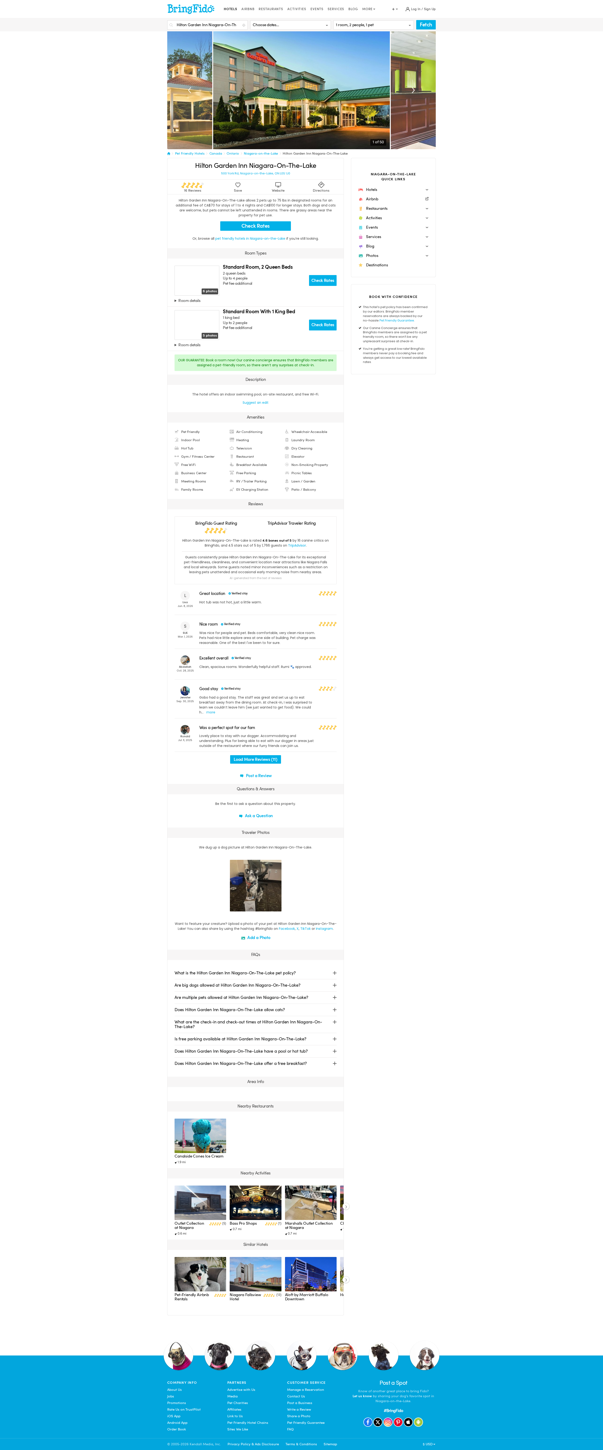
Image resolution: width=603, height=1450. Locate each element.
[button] (393, 189)
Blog (353, 9)
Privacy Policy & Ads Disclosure (253, 1444)
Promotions (176, 1403)
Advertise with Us (241, 1389)
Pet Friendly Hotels (190, 153)
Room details (189, 301)
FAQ (290, 1429)
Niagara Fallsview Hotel (245, 1297)
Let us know (362, 1396)
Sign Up (430, 9)
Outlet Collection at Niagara (189, 1225)
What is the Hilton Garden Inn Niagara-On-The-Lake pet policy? (235, 973)
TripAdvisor (297, 545)
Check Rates (255, 226)
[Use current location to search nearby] (244, 25)
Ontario (233, 153)
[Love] (234, 907)
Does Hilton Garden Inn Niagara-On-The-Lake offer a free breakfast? (241, 1063)
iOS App (173, 1416)
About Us (174, 1389)
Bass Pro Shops (243, 1223)
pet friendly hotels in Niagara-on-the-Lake (250, 238)
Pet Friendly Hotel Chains (247, 1422)
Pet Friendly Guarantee (396, 320)
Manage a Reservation (305, 1389)
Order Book (176, 1429)
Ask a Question (258, 815)
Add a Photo (258, 937)
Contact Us (296, 1396)
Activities (296, 9)
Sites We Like (237, 1429)
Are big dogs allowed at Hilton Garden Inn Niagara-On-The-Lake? (238, 985)
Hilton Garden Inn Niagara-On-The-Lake (315, 153)
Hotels (230, 9)
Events (316, 9)
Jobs (170, 1396)
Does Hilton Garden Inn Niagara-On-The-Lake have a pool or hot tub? (241, 1051)
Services (336, 9)
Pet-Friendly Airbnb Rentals (192, 1297)
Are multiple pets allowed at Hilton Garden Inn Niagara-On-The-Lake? (241, 997)
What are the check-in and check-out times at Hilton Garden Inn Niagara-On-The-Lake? (248, 1024)
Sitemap (330, 1444)
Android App (177, 1422)
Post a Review (258, 775)
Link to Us (235, 1416)
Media (232, 1396)
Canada (215, 153)
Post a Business (299, 1403)
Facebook (287, 928)
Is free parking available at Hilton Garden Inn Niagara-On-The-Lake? (240, 1039)
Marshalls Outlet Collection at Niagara (309, 1225)
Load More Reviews (255, 759)
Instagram (324, 928)
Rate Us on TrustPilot (184, 1409)
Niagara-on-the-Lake (261, 153)
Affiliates (234, 1409)
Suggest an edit (256, 402)
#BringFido (393, 1410)
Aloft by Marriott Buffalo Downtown (306, 1297)
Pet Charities (237, 1403)
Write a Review (299, 1409)
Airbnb (247, 9)
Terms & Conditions (301, 1444)
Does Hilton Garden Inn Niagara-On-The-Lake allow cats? (230, 1009)
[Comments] (241, 907)
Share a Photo (298, 1416)
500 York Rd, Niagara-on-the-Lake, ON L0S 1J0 (255, 173)
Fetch (426, 24)
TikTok (305, 928)
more (210, 712)
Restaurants (271, 9)
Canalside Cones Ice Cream (199, 1156)
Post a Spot (393, 1382)
